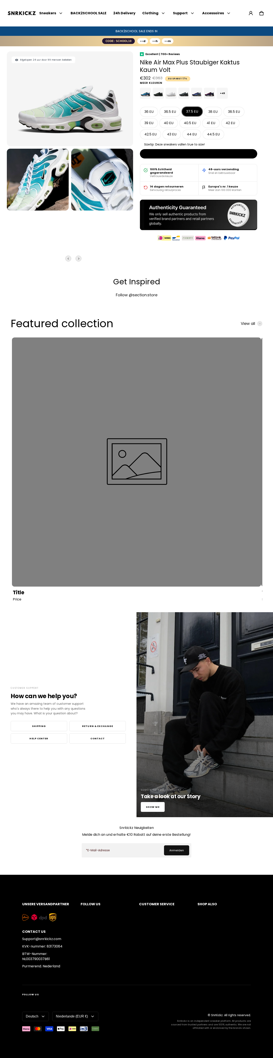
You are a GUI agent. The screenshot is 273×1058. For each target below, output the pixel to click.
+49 (222, 93)
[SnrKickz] (22, 13)
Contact (97, 738)
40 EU (168, 123)
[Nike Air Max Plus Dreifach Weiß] (171, 93)
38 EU (213, 111)
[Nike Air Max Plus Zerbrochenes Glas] (158, 93)
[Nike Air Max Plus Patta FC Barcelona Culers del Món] (209, 93)
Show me (153, 807)
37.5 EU (192, 111)
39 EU (148, 123)
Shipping (39, 726)
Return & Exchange (97, 726)
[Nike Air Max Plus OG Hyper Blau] (145, 93)
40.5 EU (190, 123)
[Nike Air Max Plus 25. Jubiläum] (196, 93)
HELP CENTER (38, 738)
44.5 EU (213, 134)
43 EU (171, 134)
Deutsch (32, 1016)
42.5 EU (150, 134)
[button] (261, 13)
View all (248, 323)
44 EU (192, 134)
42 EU (230, 123)
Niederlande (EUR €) (72, 1016)
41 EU (211, 123)
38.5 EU (234, 111)
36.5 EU (170, 111)
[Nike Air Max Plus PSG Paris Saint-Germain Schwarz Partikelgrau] (183, 93)
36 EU (149, 111)
